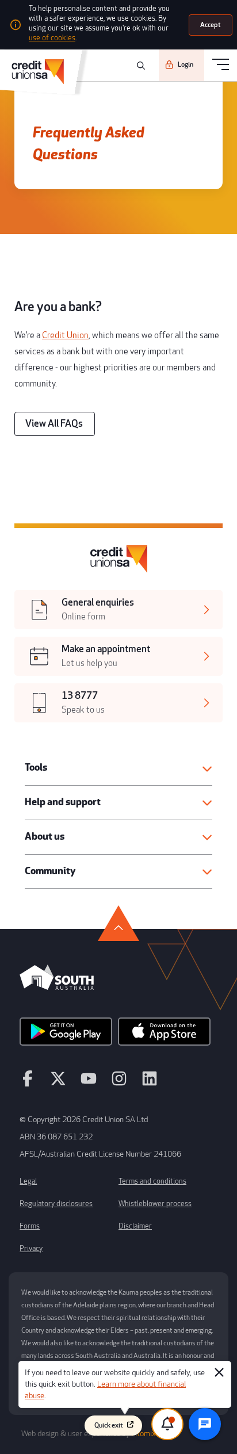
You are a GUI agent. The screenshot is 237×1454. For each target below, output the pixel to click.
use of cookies (52, 38)
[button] (118, 768)
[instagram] (119, 1083)
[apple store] (164, 1035)
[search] (139, 65)
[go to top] (118, 923)
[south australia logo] (57, 987)
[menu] (220, 65)
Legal (28, 1181)
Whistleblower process (155, 1203)
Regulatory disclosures (56, 1203)
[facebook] (28, 1083)
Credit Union (65, 335)
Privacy (31, 1248)
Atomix (144, 1433)
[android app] (66, 1035)
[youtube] (89, 1083)
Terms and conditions (152, 1181)
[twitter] (58, 1083)
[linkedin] (150, 1083)
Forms (30, 1226)
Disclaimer (135, 1226)
